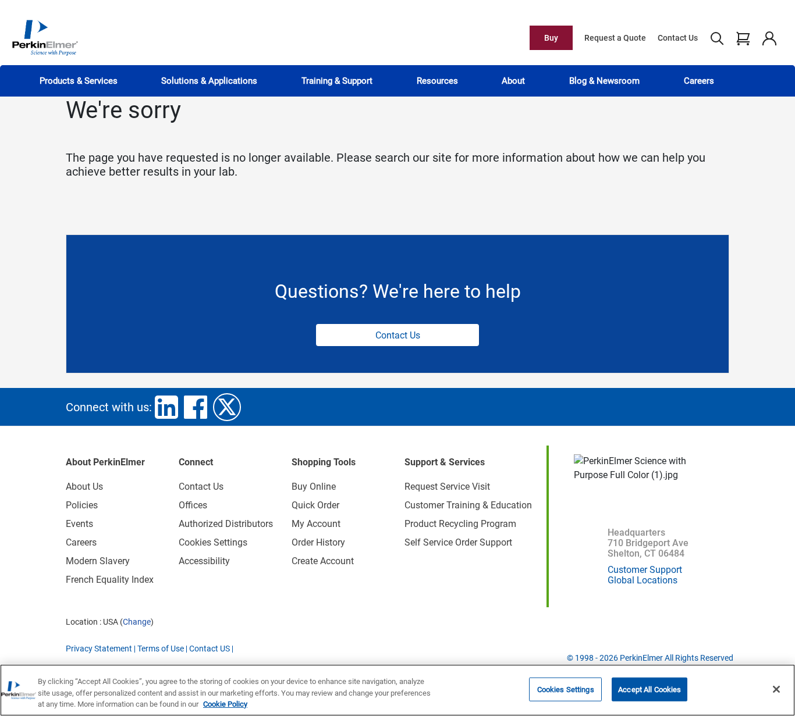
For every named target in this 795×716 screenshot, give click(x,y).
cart (743, 37)
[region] (397, 690)
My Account (316, 523)
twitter (227, 407)
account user (769, 37)
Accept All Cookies (649, 689)
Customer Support (645, 569)
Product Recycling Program (460, 523)
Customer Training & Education (468, 505)
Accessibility (204, 561)
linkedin (166, 407)
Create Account (323, 561)
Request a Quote (615, 37)
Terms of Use (160, 648)
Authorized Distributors (226, 523)
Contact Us (678, 37)
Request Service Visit (447, 486)
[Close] (776, 689)
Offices (193, 505)
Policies (82, 505)
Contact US (209, 648)
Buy (551, 37)
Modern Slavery (98, 561)
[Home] (45, 37)
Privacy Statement (99, 648)
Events (79, 523)
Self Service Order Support (458, 542)
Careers (699, 81)
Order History (318, 542)
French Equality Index (110, 579)
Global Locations (642, 580)
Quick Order (315, 505)
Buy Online (314, 486)
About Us (84, 486)
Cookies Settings (565, 689)
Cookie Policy (225, 704)
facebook (195, 407)
